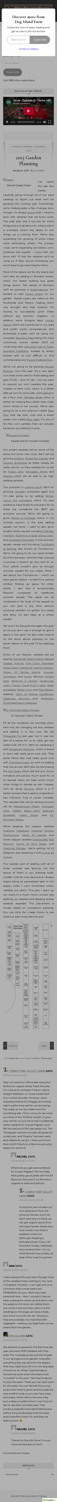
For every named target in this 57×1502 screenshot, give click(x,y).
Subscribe (40, 39)
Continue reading (28, 49)
